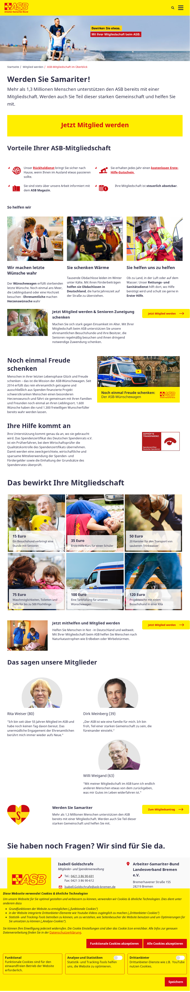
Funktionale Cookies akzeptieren (114, 944)
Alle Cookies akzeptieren (165, 944)
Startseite (13, 67)
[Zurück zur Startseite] (16, 8)
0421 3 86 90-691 (82, 876)
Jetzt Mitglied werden (162, 313)
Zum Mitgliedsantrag (161, 809)
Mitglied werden (33, 67)
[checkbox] (118, 958)
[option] (43, 707)
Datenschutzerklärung (65, 932)
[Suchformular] (173, 8)
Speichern (175, 982)
